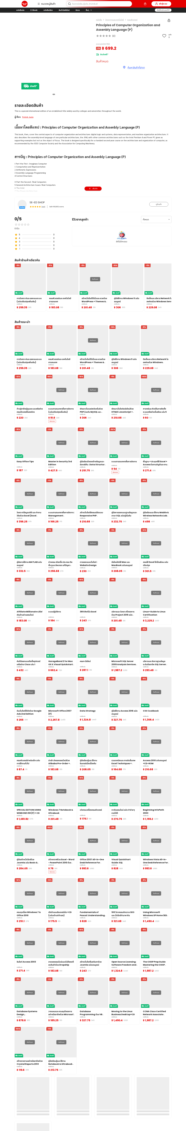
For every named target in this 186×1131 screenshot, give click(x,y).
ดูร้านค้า (159, 204)
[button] (163, 10)
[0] (145, 3)
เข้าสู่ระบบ (163, 3)
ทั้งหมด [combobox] (146, 219)
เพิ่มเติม (95, 188)
